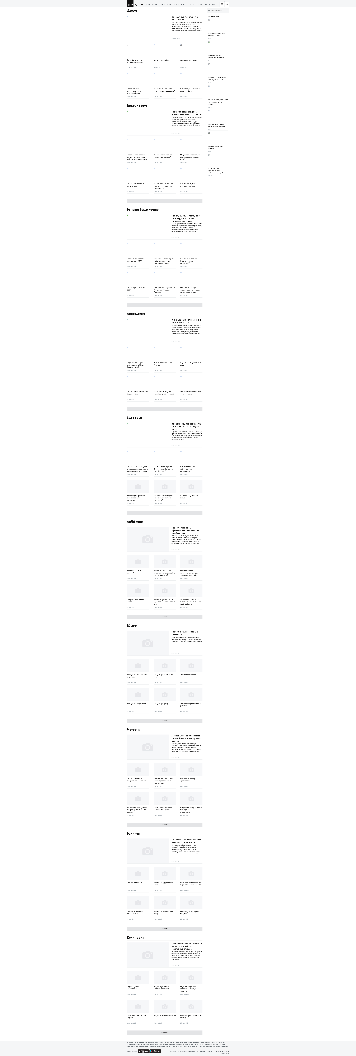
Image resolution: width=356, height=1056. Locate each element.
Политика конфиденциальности (188, 1051)
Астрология (136, 313)
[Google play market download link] (155, 1051)
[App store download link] (143, 1051)
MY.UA (130, 3)
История (134, 729)
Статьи (162, 4)
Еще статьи (164, 201)
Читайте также (214, 16)
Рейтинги (176, 4)
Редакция (210, 1051)
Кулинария (135, 937)
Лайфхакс (135, 521)
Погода (184, 4)
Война (147, 4)
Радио (207, 4)
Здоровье (134, 417)
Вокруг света (137, 105)
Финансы (192, 4)
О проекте (173, 1051)
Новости (155, 4)
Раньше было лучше (143, 209)
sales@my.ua (225, 1053)
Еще (213, 4)
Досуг (139, 4)
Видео (169, 4)
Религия (133, 833)
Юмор (132, 625)
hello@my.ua (225, 1051)
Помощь (202, 1051)
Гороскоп (200, 4)
